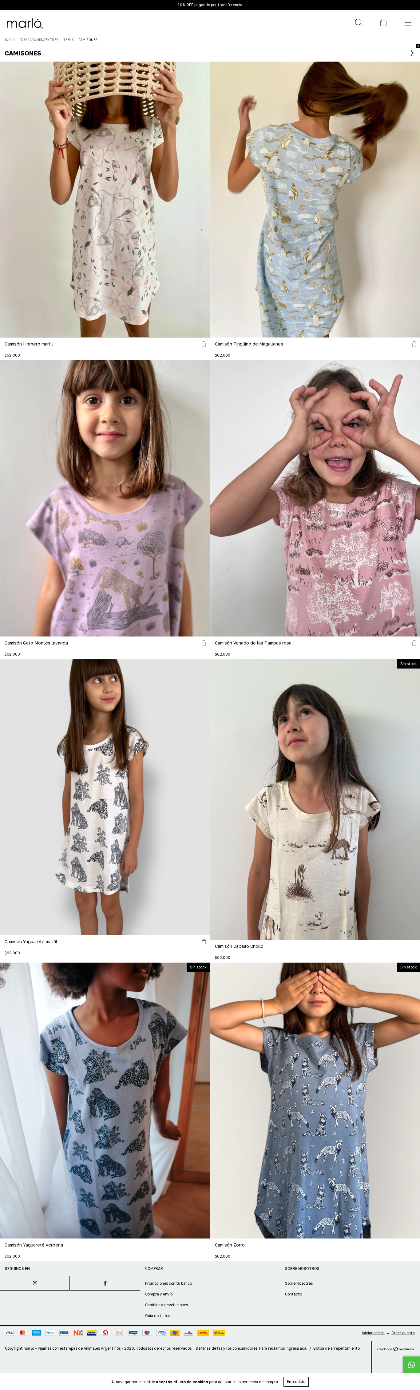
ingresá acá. (296, 1348)
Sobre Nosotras (299, 1283)
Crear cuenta (403, 1333)
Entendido (296, 1381)
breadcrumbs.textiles (39, 40)
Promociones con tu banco (168, 1283)
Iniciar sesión (373, 1333)
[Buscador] (358, 22)
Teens (68, 40)
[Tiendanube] (396, 1349)
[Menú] (407, 22)
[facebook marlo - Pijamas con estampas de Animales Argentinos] (104, 1283)
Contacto (293, 1294)
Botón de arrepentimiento (336, 1348)
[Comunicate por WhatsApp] (411, 1364)
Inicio (10, 40)
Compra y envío (158, 1294)
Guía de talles (157, 1315)
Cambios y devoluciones (166, 1305)
